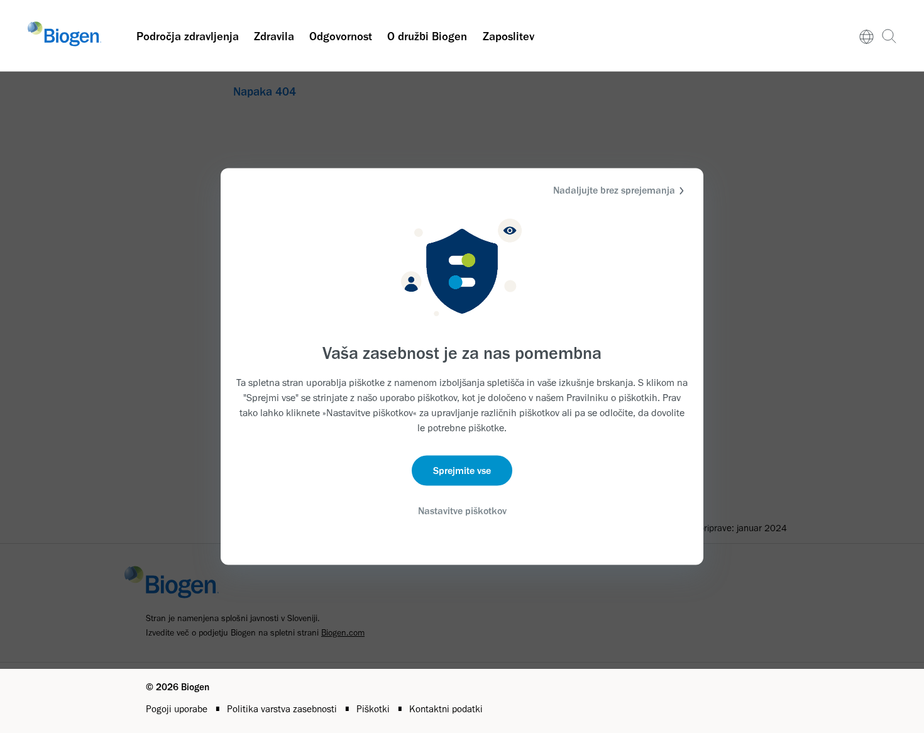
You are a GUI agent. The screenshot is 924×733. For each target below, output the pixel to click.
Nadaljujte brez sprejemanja (614, 190)
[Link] (867, 36)
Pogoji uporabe (178, 709)
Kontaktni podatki (446, 709)
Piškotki (374, 709)
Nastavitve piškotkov (462, 510)
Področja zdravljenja (187, 36)
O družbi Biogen (427, 36)
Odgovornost (340, 36)
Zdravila (274, 36)
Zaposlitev (508, 36)
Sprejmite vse (462, 470)
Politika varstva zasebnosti (283, 709)
